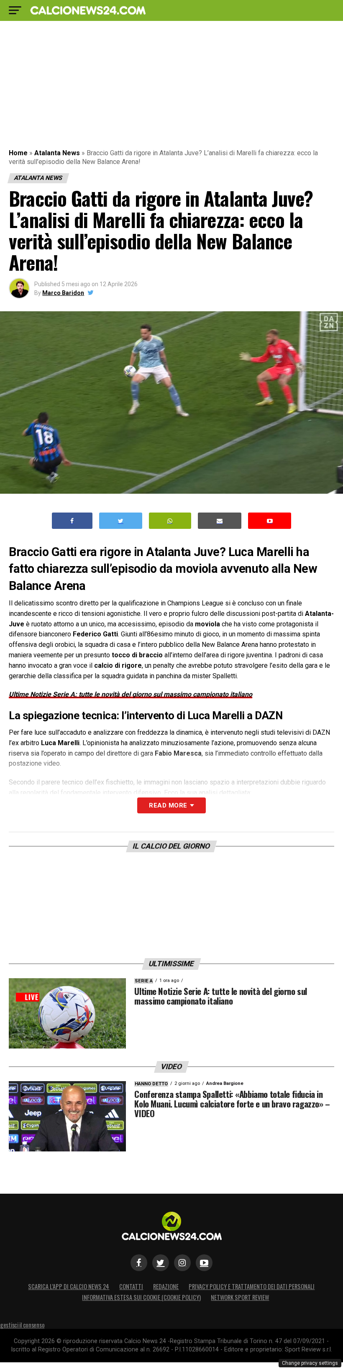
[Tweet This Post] (120, 520)
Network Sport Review (240, 1297)
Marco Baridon (63, 293)
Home (18, 153)
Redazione (166, 1286)
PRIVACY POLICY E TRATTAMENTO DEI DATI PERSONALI (252, 1286)
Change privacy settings (310, 1363)
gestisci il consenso (22, 1324)
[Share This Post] (170, 520)
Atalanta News (57, 153)
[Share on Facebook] (72, 520)
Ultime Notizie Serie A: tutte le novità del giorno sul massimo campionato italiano (130, 694)
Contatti (131, 1286)
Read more (168, 805)
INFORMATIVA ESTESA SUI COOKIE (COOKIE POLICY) (141, 1297)
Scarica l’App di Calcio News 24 (68, 1286)
